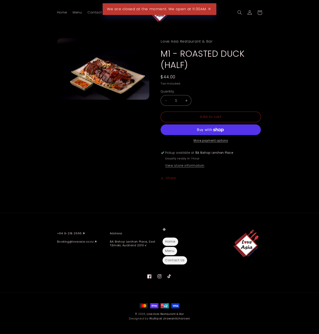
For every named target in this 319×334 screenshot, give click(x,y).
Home (170, 241)
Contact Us (174, 260)
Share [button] (171, 178)
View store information (184, 166)
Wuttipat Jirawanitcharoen (169, 318)
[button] (240, 13)
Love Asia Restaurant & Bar (165, 314)
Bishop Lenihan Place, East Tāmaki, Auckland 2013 (132, 243)
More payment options (211, 140)
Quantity (167, 91)
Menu (169, 251)
